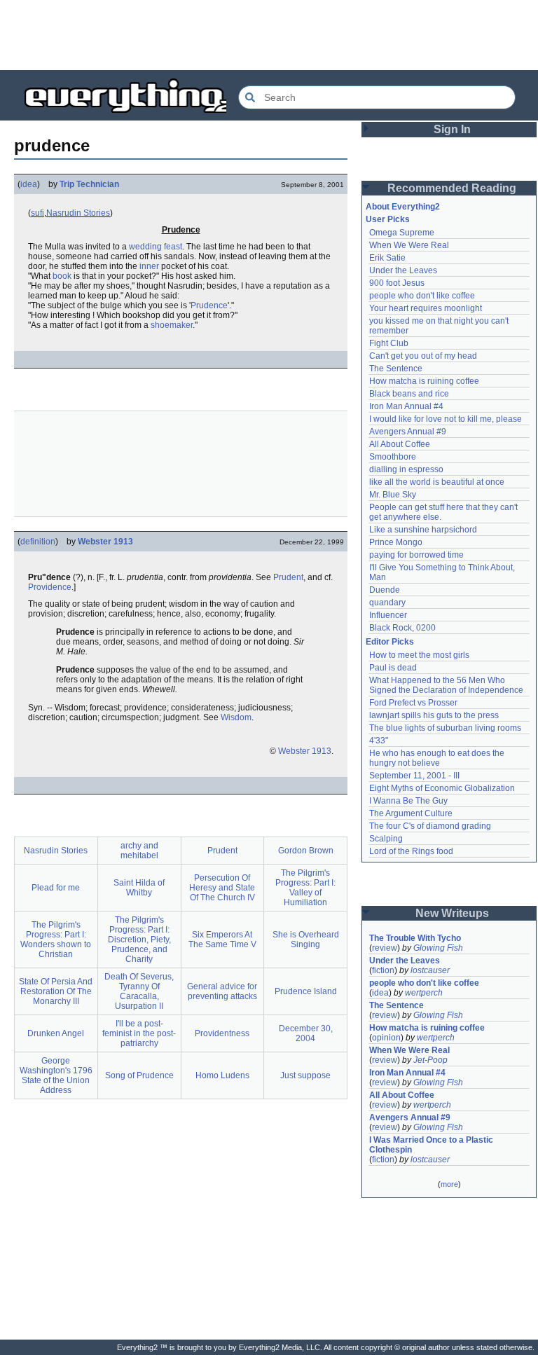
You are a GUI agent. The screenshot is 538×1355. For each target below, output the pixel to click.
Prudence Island (306, 991)
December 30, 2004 (306, 1033)
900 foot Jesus (397, 283)
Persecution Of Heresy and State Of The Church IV (222, 887)
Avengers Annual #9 (407, 431)
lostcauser (430, 970)
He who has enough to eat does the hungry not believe (437, 758)
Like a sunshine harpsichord (423, 530)
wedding (145, 247)
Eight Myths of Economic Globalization (442, 788)
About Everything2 (403, 207)
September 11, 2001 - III (414, 775)
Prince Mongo (395, 542)
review (384, 948)
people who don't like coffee (422, 296)
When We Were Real (409, 245)
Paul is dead (393, 668)
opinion (386, 1038)
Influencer (388, 615)
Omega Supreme (401, 233)
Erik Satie (387, 258)
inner (149, 266)
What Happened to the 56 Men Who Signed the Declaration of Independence (446, 685)
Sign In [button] (452, 129)
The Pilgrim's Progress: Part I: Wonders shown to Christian (55, 939)
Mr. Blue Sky (392, 495)
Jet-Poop (430, 1060)
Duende (384, 590)
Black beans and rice (409, 394)
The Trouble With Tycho (415, 938)
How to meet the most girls (419, 655)
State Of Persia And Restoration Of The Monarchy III (55, 991)
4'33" (378, 740)
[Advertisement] (269, 35)
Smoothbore (392, 457)
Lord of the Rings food (411, 851)
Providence (49, 587)
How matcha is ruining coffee (424, 381)
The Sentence (395, 368)
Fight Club (388, 343)
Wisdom (236, 717)
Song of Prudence (139, 1075)
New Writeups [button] (452, 913)
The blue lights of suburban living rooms (445, 728)
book (62, 276)
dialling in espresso (406, 469)
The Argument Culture (411, 813)
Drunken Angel (55, 1033)
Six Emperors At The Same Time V (222, 939)
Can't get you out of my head (423, 356)
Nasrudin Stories (78, 213)
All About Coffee (399, 444)
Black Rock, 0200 (402, 628)
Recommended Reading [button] (451, 188)
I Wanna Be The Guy (408, 801)
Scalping (386, 839)
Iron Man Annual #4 (406, 406)
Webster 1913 (105, 541)
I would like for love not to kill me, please (445, 419)
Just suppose (305, 1075)
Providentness (222, 1033)
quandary (387, 602)
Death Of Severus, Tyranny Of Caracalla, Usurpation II (139, 991)
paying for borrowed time (416, 555)
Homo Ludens (222, 1075)
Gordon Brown (305, 850)
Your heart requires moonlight (425, 308)
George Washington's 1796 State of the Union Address (56, 1075)
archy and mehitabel (139, 850)
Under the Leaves (403, 270)
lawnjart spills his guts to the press (434, 715)
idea (28, 184)
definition (37, 541)
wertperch (424, 993)
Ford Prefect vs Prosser (413, 703)
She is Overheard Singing (306, 939)
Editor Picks (390, 642)
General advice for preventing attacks (222, 991)
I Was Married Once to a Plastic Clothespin (432, 1145)
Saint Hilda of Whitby (139, 887)
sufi (37, 213)
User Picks (388, 219)
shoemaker (172, 325)
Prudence (209, 305)
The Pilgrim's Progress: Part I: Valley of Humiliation (305, 887)
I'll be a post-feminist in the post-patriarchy (139, 1033)
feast (173, 247)
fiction (383, 970)
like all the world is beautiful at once (436, 482)
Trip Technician (89, 184)
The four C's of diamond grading (430, 826)
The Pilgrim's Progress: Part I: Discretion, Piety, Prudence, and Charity (139, 939)
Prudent (288, 577)
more (449, 1184)
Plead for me (56, 888)
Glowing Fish (438, 948)
